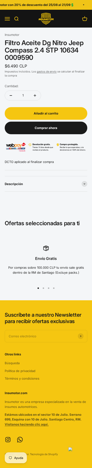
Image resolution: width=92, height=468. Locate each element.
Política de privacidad (20, 371)
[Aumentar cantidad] (35, 95)
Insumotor (12, 35)
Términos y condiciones (22, 378)
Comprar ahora (46, 128)
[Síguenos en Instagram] (8, 439)
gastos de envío (47, 71)
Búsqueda (12, 363)
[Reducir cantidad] (11, 95)
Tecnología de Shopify (44, 454)
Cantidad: (12, 86)
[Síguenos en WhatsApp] (20, 439)
